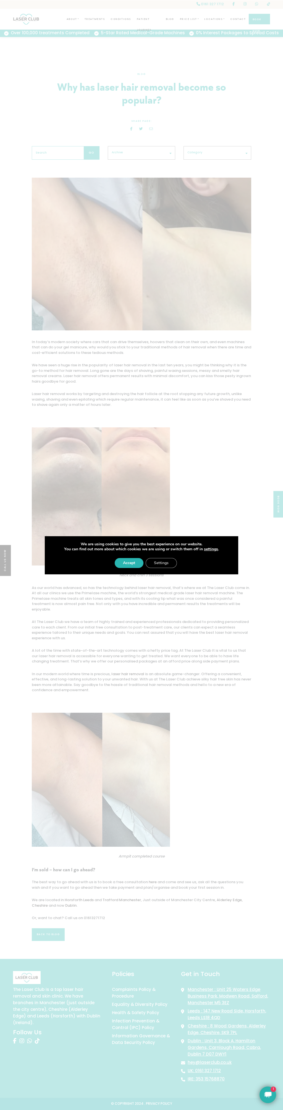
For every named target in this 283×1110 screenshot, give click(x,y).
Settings (161, 562)
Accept (129, 562)
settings (211, 549)
